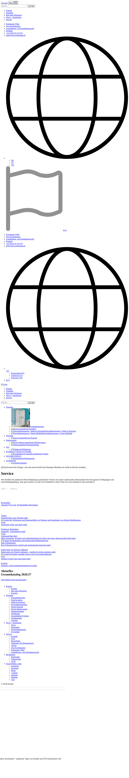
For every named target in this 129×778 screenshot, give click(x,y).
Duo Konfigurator (13, 26)
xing (13, 680)
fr (66, 230)
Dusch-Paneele (17, 607)
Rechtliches (10, 655)
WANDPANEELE (13, 456)
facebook (14, 668)
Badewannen (11, 440)
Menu (11, 3)
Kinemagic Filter (12, 24)
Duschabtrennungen (19, 604)
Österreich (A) (17, 375)
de (64, 230)
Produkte (9, 13)
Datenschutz (16, 659)
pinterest (14, 675)
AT (12, 163)
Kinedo (9, 10)
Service (9, 20)
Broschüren (15, 641)
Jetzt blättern (6, 580)
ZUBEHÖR (11, 461)
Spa (7, 447)
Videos (14, 645)
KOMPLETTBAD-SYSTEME (18, 452)
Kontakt (9, 31)
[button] (31, 6)
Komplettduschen (18, 598)
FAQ (13, 639)
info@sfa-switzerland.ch (15, 35)
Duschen (9, 407)
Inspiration (15, 627)
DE (12, 160)
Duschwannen (17, 600)
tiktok (13, 670)
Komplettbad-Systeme (20, 616)
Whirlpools (15, 614)
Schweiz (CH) (17, 378)
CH (12, 165)
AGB (13, 661)
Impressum (15, 657)
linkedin (14, 677)
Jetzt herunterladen (18, 580)
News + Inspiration (13, 17)
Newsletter (15, 632)
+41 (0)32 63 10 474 (14, 33)
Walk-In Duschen (18, 602)
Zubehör (14, 620)
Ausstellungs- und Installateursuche (20, 28)
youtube (14, 673)
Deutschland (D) (17, 373)
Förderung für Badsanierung (22, 643)
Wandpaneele (16, 618)
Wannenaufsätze (17, 611)
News (13, 625)
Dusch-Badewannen (19, 609)
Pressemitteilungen (18, 629)
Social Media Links (14, 664)
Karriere (14, 593)
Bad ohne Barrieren (14, 15)
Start (3, 488)
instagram (15, 666)
